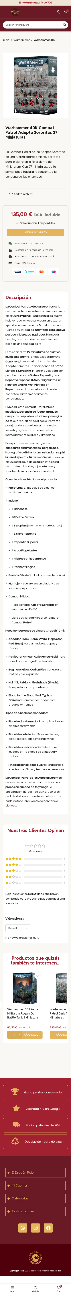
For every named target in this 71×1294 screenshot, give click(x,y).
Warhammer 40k (44, 40)
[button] (24, 1035)
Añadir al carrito (35, 232)
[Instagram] (35, 1228)
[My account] (58, 12)
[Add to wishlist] (37, 976)
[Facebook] (48, 1228)
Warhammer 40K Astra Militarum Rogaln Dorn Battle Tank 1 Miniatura (22, 1013)
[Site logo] (15, 11)
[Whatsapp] (22, 1228)
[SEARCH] (64, 25)
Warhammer (21, 40)
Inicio (6, 40)
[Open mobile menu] (4, 12)
